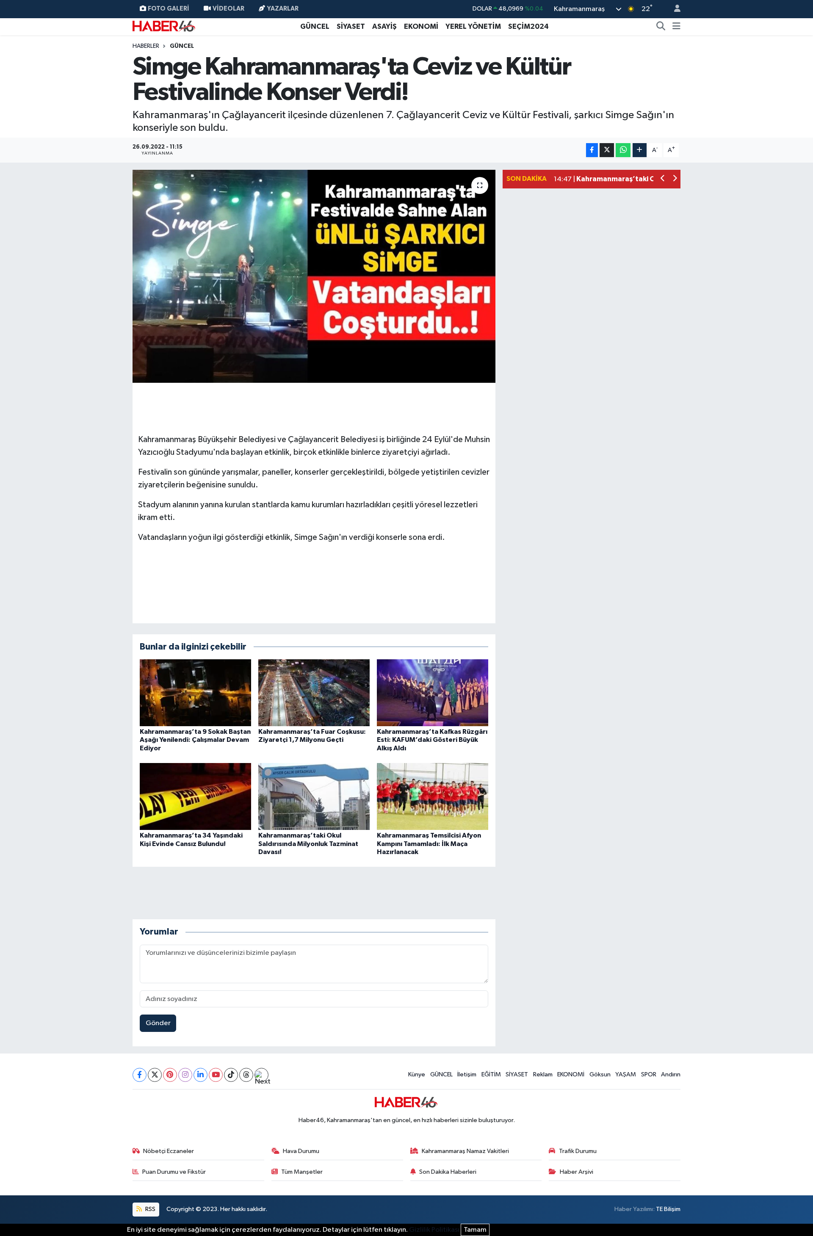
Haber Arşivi (576, 1172)
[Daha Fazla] (640, 150)
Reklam (543, 1074)
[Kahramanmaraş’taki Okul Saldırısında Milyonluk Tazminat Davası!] (314, 796)
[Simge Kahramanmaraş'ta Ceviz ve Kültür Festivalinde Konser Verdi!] (314, 276)
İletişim (466, 1074)
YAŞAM (625, 1074)
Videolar (228, 9)
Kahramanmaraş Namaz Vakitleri (465, 1151)
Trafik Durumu (578, 1151)
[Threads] (246, 1075)
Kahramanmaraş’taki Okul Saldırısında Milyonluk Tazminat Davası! (308, 843)
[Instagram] (185, 1075)
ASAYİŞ (384, 26)
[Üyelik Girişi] (673, 9)
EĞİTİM (491, 1074)
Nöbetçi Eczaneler (168, 1151)
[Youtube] (216, 1075)
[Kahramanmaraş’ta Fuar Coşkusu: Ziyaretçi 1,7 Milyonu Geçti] (314, 692)
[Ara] (661, 26)
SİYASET (351, 26)
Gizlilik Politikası (434, 1229)
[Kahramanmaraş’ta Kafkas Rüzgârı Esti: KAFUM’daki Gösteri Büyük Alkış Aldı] (432, 692)
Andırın (670, 1074)
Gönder (158, 1023)
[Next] (261, 1075)
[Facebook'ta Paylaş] (592, 150)
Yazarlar (283, 9)
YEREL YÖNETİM (473, 26)
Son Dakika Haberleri (447, 1172)
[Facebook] (140, 1075)
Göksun (600, 1074)
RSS (149, 1209)
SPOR (648, 1074)
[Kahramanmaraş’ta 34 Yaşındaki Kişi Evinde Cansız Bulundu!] (195, 796)
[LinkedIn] (200, 1075)
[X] (155, 1075)
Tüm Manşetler (302, 1172)
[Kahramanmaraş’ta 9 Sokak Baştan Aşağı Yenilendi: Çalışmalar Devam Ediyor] (195, 692)
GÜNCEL (314, 26)
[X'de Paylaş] (607, 150)
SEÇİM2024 (528, 26)
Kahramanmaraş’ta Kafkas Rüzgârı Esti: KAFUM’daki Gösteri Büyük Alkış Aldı (432, 739)
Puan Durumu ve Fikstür (174, 1172)
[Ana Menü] (676, 26)
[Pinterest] (170, 1075)
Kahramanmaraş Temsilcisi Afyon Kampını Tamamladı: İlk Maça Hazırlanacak (429, 843)
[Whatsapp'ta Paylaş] (623, 150)
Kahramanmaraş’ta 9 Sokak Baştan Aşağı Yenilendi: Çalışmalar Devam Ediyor (195, 739)
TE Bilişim (668, 1209)
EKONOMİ (421, 26)
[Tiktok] (231, 1075)
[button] (663, 179)
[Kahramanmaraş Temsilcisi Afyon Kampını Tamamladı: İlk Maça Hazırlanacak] (432, 796)
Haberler (146, 46)
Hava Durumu (301, 1151)
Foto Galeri (168, 9)
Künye (416, 1074)
